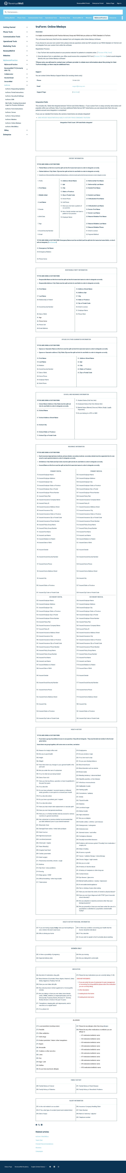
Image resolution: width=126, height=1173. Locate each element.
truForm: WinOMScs (42, 1136)
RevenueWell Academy (22, 1167)
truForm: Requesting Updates (15, 89)
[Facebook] (36, 1125)
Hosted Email (8, 78)
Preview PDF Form (100, 56)
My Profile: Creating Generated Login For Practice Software (15, 104)
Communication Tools (35, 18)
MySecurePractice (101, 18)
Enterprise (112, 18)
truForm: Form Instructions (14, 109)
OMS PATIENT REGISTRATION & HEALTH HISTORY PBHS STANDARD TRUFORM (64, 118)
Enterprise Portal (97, 3)
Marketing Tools (65, 18)
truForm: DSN (9, 99)
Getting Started (10, 18)
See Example (52, 242)
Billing (6, 130)
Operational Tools (51, 18)
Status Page (110, 3)
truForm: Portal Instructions (14, 92)
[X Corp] (39, 1125)
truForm (7, 85)
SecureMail (8, 81)
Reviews (38, 1148)
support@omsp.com (78, 86)
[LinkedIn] (41, 1125)
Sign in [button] (119, 3)
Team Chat (39, 1140)
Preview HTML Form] (105, 52)
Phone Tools (21, 18)
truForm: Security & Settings (14, 96)
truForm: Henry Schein (12, 116)
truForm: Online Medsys (13, 123)
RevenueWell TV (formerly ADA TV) (13, 69)
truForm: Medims (11, 119)
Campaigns (39, 1151)
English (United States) (38, 1167)
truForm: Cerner (10, 112)
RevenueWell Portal (83, 3)
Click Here (76, 92)
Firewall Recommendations (44, 1144)
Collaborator (8, 74)
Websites (89, 18)
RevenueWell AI (78, 18)
